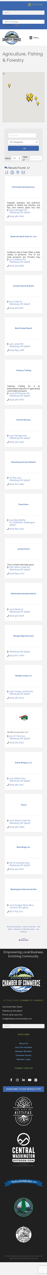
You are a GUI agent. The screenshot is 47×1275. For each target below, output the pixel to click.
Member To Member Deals (24, 929)
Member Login (23, 1059)
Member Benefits (23, 1051)
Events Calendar (29, 927)
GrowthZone (33, 1258)
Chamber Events (23, 1055)
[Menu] (35, 4)
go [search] (24, 148)
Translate (24, 25)
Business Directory (14, 927)
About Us (23, 1043)
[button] (28, 100)
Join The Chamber (23, 1047)
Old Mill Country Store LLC (17, 732)
